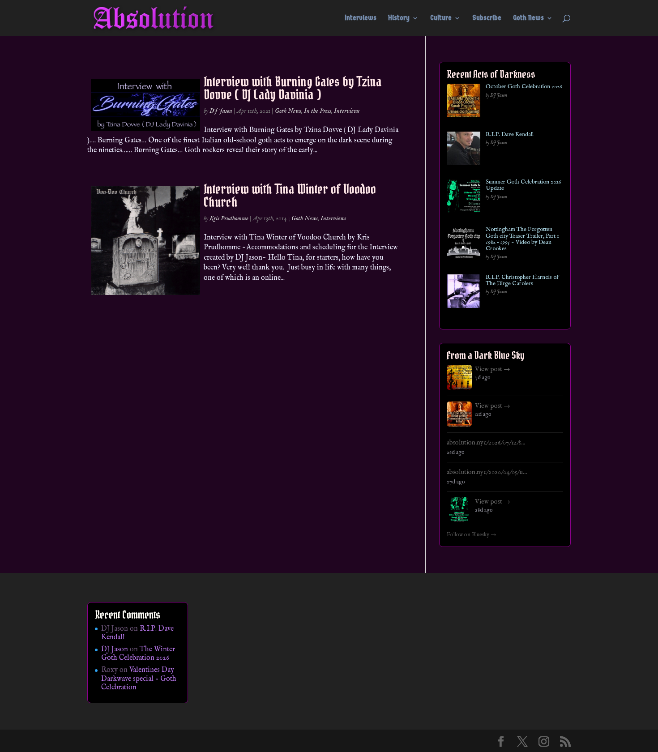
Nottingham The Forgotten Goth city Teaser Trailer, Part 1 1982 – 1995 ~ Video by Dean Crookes (522, 239)
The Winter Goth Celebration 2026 (138, 653)
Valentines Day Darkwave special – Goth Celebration (138, 679)
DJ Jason (220, 111)
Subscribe (486, 18)
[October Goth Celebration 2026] (463, 102)
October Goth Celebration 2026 (524, 87)
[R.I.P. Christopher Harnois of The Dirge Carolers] (463, 293)
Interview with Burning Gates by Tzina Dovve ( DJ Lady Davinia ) (293, 88)
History (399, 18)
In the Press (317, 111)
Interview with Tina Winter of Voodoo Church (290, 195)
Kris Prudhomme (228, 218)
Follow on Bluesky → (471, 534)
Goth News (528, 18)
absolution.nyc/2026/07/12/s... (486, 443)
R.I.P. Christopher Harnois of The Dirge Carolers (522, 280)
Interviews (360, 18)
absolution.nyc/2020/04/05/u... (487, 472)
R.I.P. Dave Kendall (510, 135)
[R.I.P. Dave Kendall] (463, 150)
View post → (492, 369)
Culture (441, 18)
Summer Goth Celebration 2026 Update (523, 185)
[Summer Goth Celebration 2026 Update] (463, 197)
